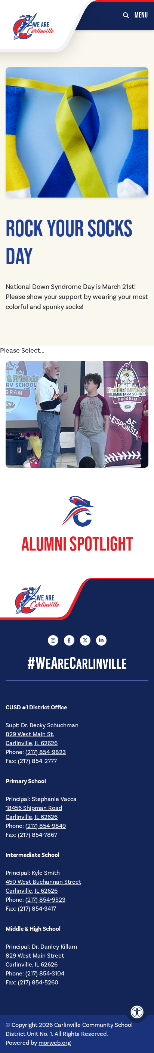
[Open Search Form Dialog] (126, 14)
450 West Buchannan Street (43, 882)
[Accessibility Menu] (137, 1012)
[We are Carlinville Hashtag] (77, 662)
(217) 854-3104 (44, 973)
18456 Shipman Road (34, 808)
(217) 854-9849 (45, 826)
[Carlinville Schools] (33, 26)
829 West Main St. (30, 734)
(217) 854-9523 (45, 900)
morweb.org (54, 1043)
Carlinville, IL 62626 (32, 743)
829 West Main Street (35, 955)
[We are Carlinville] (50, 599)
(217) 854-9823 (45, 752)
